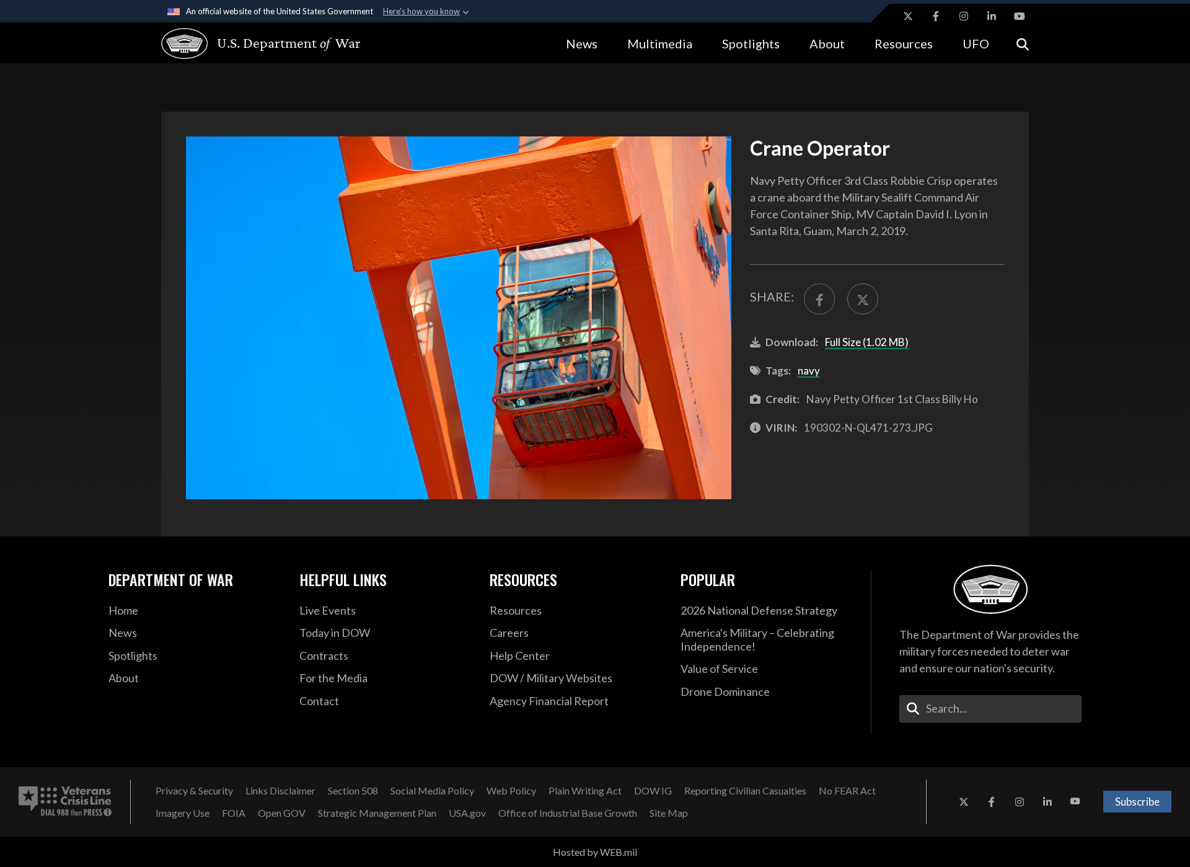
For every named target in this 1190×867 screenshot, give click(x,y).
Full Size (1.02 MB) (867, 342)
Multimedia (659, 43)
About (827, 43)
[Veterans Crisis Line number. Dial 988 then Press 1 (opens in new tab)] (65, 801)
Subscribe (1137, 801)
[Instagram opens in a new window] (963, 16)
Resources (904, 43)
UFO (976, 43)
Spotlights (751, 43)
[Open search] (1022, 43)
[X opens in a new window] (908, 16)
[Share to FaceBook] (819, 298)
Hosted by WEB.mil (595, 852)
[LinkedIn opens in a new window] (991, 16)
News (581, 43)
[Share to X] (862, 298)
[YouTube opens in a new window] (1019, 16)
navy (809, 370)
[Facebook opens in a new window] (936, 16)
